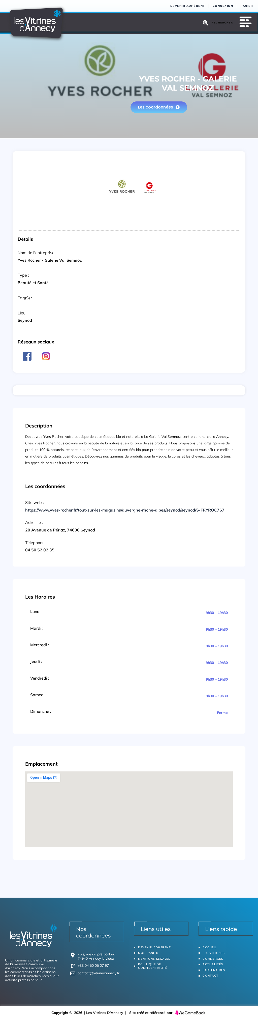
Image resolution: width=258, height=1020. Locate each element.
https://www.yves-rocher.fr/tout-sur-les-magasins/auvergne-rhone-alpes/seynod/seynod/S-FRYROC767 (124, 510)
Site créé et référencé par (151, 1012)
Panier (247, 6)
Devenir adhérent (187, 6)
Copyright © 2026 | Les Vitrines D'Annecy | (90, 1012)
